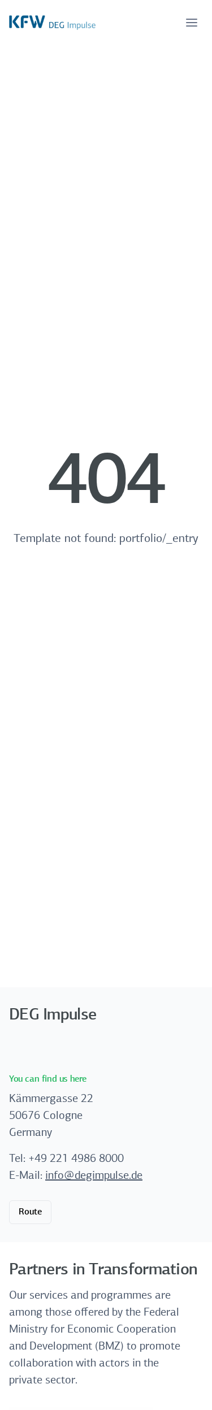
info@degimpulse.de (93, 1176)
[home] (52, 22)
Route (30, 1212)
